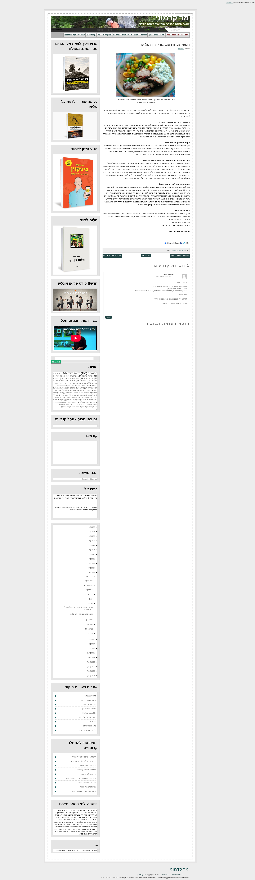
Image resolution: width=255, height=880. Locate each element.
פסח (76, 393)
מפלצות (89, 407)
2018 (93, 563)
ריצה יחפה (69, 393)
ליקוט (61, 400)
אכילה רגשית (57, 407)
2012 (93, 653)
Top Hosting (184, 877)
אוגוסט (90, 590)
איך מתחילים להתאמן (88, 774)
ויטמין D (94, 397)
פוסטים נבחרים (121, 35)
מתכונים (56, 373)
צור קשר (100, 30)
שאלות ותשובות (139, 35)
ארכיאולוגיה (64, 404)
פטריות (95, 404)
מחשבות (181, 49)
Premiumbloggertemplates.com (168, 877)
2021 (93, 550)
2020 (93, 554)
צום (57, 395)
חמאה (87, 397)
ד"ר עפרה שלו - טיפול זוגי (87, 730)
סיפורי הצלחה (92, 388)
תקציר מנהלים (84, 402)
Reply (109, 317)
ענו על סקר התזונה (74, 35)
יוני (92, 599)
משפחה (82, 395)
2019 (93, 559)
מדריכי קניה (67, 383)
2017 (93, 568)
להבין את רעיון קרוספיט (88, 765)
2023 (93, 541)
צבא (58, 388)
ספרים (72, 381)
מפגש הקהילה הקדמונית (63, 402)
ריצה (76, 385)
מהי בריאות (88, 378)
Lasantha (153, 877)
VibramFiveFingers (63, 385)
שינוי (78, 404)
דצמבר (90, 576)
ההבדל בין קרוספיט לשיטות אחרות (84, 757)
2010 (93, 662)
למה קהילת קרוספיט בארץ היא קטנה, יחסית (81, 778)
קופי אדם (87, 404)
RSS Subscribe (56, 29)
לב (56, 404)
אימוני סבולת (93, 400)
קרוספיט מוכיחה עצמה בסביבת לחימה (82, 791)
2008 (93, 671)
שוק (83, 407)
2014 (93, 644)
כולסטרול (65, 390)
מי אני (110, 30)
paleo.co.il (58, 397)
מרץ (91, 624)
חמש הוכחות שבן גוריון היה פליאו (165, 45)
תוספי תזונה (75, 407)
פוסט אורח (64, 395)
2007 (93, 676)
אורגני (72, 404)
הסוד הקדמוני (85, 390)
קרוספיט (91, 35)
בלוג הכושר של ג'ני (89, 726)
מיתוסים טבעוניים (69, 388)
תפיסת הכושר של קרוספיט (86, 770)
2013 (93, 648)
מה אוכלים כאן (156, 35)
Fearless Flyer (133, 877)
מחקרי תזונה (104, 35)
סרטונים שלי (85, 393)
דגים (75, 402)
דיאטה (83, 381)
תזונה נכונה (73, 373)
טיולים (82, 388)
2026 (93, 527)
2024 (93, 536)
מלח (96, 407)
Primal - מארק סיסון (89, 709)
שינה (93, 402)
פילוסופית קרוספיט (71, 378)
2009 (93, 666)
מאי (91, 603)
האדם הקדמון (81, 383)
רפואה (55, 400)
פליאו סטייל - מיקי (89, 704)
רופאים (67, 397)
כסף (81, 397)
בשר (89, 395)
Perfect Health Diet (89, 713)
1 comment (174, 250)
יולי (91, 594)
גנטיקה (77, 400)
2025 (93, 531)
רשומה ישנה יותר (112, 256)
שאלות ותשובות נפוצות (88, 787)
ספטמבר (89, 585)
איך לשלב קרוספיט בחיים (87, 783)
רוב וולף (93, 721)
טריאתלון (69, 400)
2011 (93, 657)
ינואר (91, 633)
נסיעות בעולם (87, 376)
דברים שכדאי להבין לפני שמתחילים (83, 761)
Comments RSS (177, 875)
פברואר (90, 629)
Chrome (229, 3)
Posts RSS (165, 875)
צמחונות (85, 385)
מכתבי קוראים (59, 376)
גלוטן (84, 400)
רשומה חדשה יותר (180, 256)
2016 (93, 572)
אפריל (90, 620)
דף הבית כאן (175, 30)
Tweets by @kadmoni (89, 479)
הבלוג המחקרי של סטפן (87, 717)
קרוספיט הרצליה (90, 696)
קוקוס (95, 390)
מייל (85, 498)
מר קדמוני (172, 18)
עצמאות (74, 395)
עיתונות (74, 397)
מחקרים (73, 376)
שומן (61, 393)
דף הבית (146, 256)
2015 (93, 639)
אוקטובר (90, 581)
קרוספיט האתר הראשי (88, 700)
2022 (93, 545)
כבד (74, 390)
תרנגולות (66, 407)
